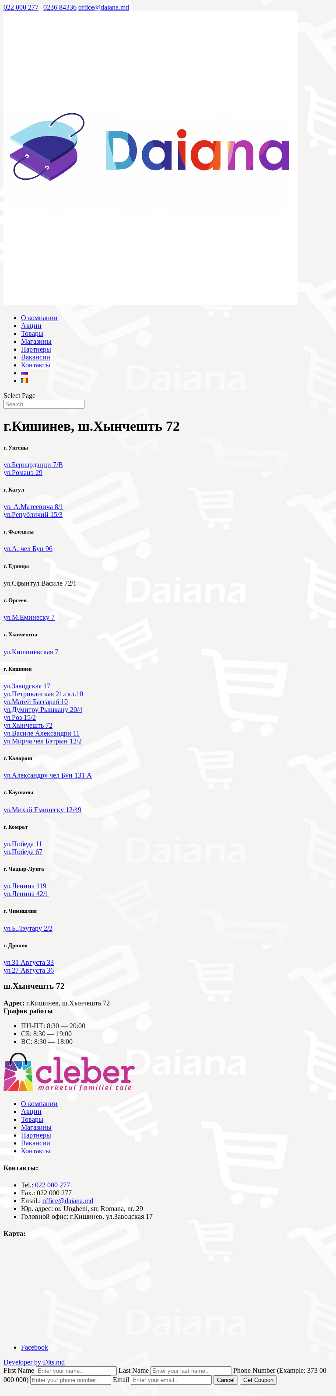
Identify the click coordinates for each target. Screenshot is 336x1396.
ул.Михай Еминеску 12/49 (42, 809)
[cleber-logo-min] (69, 1088)
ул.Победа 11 (23, 844)
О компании (39, 317)
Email (121, 1379)
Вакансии (35, 357)
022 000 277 (21, 7)
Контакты (35, 365)
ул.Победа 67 (23, 851)
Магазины (36, 341)
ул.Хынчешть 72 (28, 725)
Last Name (134, 1370)
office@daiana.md (67, 1200)
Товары (32, 333)
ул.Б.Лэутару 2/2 (28, 928)
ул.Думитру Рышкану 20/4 (43, 709)
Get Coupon (258, 1380)
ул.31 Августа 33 (29, 962)
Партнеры (36, 349)
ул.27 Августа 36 (29, 970)
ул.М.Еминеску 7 (29, 617)
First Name (19, 1370)
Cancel (225, 1380)
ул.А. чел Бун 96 (28, 548)
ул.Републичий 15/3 (33, 514)
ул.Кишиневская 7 (31, 652)
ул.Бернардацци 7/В (33, 464)
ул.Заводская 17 (27, 686)
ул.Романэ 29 (23, 472)
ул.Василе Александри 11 (42, 733)
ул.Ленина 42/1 (26, 893)
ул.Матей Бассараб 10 (36, 701)
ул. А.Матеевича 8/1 (33, 506)
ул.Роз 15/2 (20, 717)
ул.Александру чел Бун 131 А (48, 775)
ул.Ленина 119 (25, 886)
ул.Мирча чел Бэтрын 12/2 (43, 741)
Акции (31, 325)
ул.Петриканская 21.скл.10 (43, 694)
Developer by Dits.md (34, 1362)
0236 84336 (60, 7)
